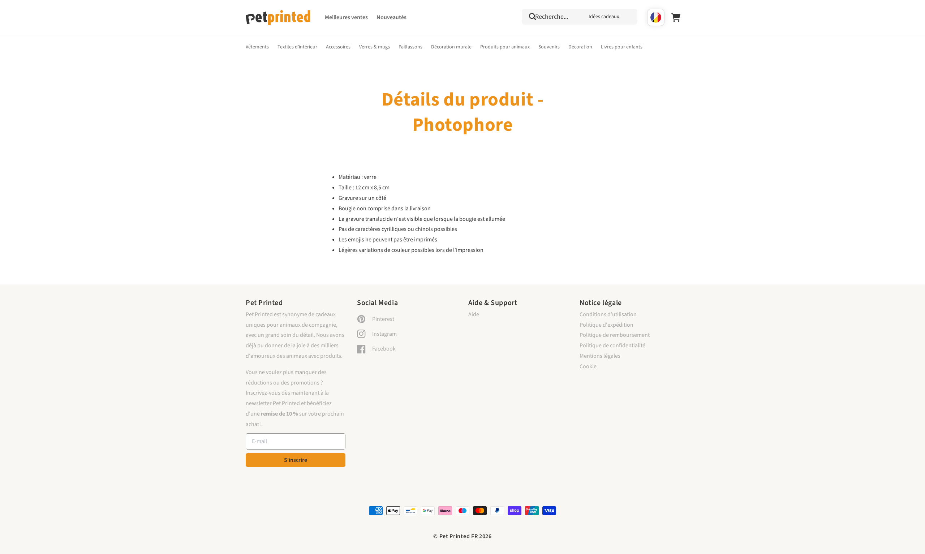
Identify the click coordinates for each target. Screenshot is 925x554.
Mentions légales (600, 356)
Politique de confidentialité (612, 345)
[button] (579, 17)
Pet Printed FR (458, 536)
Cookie (588, 366)
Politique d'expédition (606, 325)
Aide (473, 314)
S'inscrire (295, 460)
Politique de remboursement (615, 335)
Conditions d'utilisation (608, 314)
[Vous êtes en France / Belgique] (656, 17)
